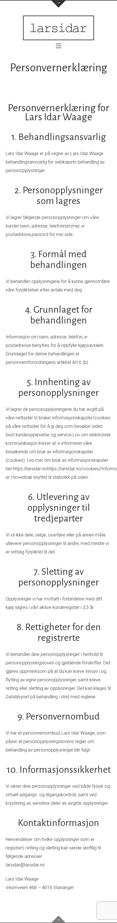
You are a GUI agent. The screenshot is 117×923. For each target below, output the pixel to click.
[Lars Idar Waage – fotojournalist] (58, 28)
